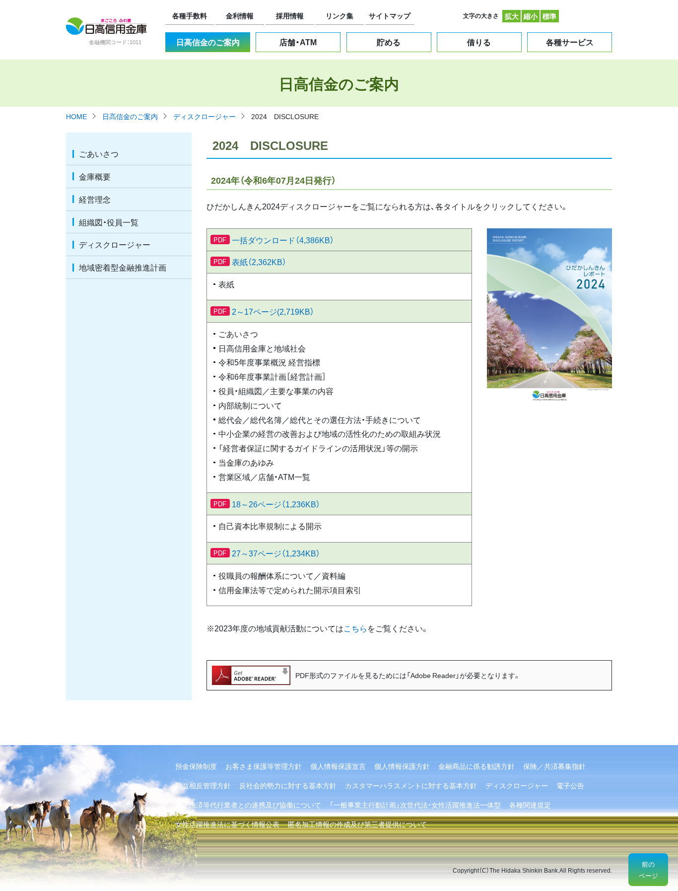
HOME (76, 116)
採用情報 (290, 15)
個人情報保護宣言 (338, 766)
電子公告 (570, 785)
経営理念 (95, 199)
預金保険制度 (196, 766)
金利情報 (240, 15)
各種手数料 (189, 15)
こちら (355, 628)
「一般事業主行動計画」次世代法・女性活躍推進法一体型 (415, 805)
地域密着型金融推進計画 (122, 267)
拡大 (512, 16)
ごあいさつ (99, 153)
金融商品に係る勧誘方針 (476, 766)
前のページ (648, 869)
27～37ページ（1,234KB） (276, 553)
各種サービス (570, 42)
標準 (549, 16)
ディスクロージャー (204, 116)
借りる (479, 42)
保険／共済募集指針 (554, 766)
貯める (389, 42)
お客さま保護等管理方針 (263, 766)
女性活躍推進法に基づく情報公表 (227, 824)
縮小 (531, 16)
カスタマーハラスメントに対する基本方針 (411, 785)
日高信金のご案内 (208, 42)
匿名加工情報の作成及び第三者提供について (357, 824)
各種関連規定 (530, 805)
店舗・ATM (298, 42)
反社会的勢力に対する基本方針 (288, 785)
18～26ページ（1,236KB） (276, 504)
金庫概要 (95, 176)
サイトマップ (389, 15)
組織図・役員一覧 (108, 222)
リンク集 (339, 15)
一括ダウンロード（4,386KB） (283, 240)
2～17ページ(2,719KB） (273, 311)
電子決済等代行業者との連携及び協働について (248, 805)
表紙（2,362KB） (259, 262)
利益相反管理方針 (203, 785)
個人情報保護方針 (402, 766)
